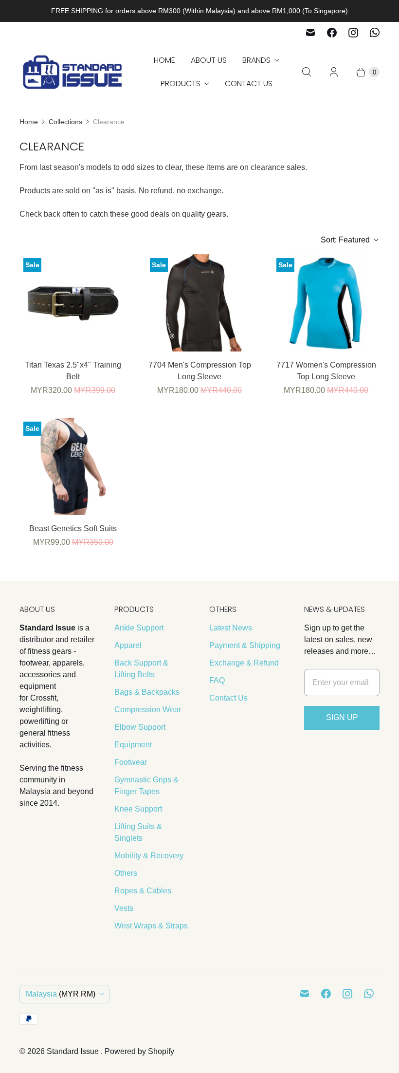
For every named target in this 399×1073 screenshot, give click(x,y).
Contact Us (248, 83)
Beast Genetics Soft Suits (73, 528)
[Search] (306, 72)
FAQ (217, 680)
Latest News (230, 628)
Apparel (128, 645)
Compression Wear (147, 709)
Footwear (130, 762)
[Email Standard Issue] (310, 32)
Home (164, 60)
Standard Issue (74, 1051)
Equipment (133, 744)
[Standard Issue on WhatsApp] (374, 32)
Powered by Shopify (139, 1051)
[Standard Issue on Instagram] (353, 32)
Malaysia (60, 994)
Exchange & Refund (244, 663)
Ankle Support (138, 628)
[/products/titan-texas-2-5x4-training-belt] (73, 303)
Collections (65, 122)
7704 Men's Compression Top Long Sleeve (199, 371)
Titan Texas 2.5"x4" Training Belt (73, 371)
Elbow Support (139, 727)
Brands (256, 60)
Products (180, 83)
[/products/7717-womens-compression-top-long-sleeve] (326, 303)
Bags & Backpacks (147, 692)
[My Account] (333, 72)
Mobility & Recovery (148, 855)
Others (125, 873)
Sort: (345, 240)
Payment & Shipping (244, 645)
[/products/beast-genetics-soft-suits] (73, 466)
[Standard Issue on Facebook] (332, 32)
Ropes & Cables (142, 891)
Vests (123, 908)
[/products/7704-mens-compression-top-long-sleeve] (199, 303)
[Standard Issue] (73, 72)
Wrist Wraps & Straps (151, 926)
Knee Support (138, 809)
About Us (209, 60)
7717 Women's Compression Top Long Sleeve (326, 371)
